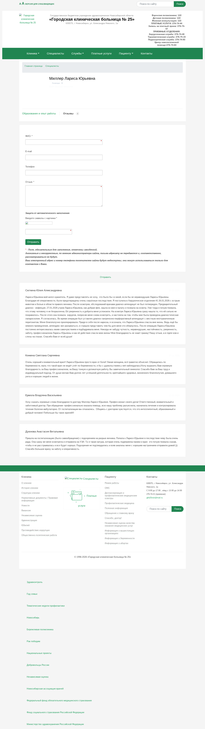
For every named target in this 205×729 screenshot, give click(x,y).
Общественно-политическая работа (39, 535)
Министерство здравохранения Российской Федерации (55, 724)
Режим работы (112, 483)
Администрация (29, 520)
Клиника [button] (32, 53)
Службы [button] (76, 53)
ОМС (107, 488)
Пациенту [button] (125, 53)
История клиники (29, 488)
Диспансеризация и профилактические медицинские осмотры (121, 495)
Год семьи (32, 594)
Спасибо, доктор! (113, 518)
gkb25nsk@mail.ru (154, 498)
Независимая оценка (31, 515)
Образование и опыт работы (39, 113)
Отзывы (68, 113)
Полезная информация (116, 508)
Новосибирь (33, 617)
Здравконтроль (34, 582)
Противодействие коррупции (35, 530)
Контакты (146, 53)
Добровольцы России (38, 665)
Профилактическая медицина (119, 503)
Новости (25, 505)
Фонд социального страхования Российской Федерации (55, 712)
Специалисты (55, 53)
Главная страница (33, 66)
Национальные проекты (39, 653)
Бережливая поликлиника (40, 629)
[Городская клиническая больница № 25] (27, 19)
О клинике (26, 483)
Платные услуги (101, 53)
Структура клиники (30, 493)
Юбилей (25, 525)
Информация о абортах (116, 543)
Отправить (105, 277)
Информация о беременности (120, 538)
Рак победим (33, 641)
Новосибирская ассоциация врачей (45, 688)
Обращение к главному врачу (119, 513)
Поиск (179, 4)
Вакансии (26, 510)
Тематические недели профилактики (46, 605)
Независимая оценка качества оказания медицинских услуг (120, 524)
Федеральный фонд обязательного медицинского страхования (59, 700)
